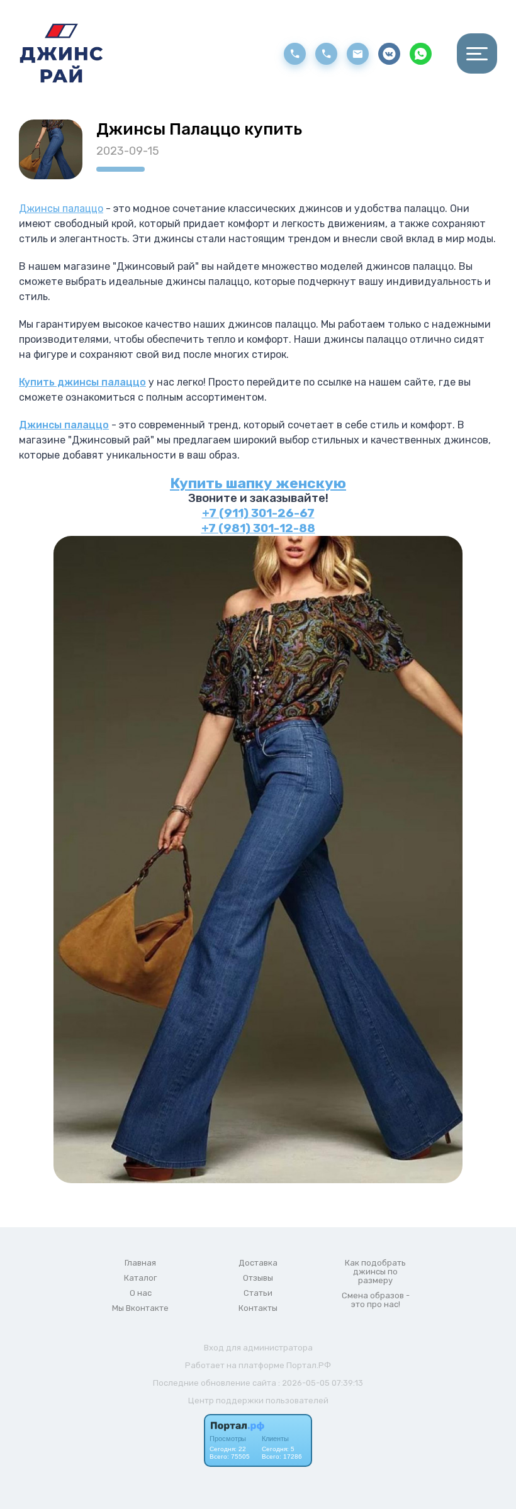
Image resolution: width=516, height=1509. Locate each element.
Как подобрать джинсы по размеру (375, 1272)
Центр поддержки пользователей (258, 1400)
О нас (141, 1293)
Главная (140, 1263)
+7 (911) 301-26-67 (258, 513)
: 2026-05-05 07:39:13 (320, 1383)
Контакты (258, 1308)
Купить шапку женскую (258, 483)
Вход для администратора (258, 1347)
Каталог (140, 1278)
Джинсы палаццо (61, 208)
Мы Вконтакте (140, 1308)
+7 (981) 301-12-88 (258, 528)
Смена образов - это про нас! (376, 1300)
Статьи (258, 1293)
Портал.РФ (308, 1365)
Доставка (258, 1263)
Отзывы (258, 1278)
